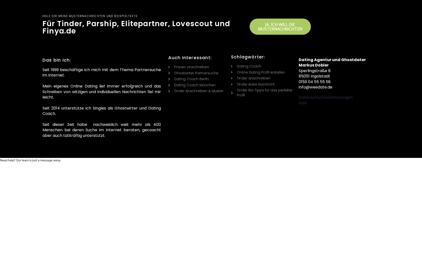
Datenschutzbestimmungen (326, 97)
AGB (303, 103)
